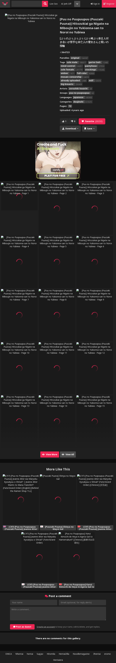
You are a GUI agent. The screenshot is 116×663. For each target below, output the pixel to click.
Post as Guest (23, 626)
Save (89, 128)
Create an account (46, 627)
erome (107, 653)
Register (110, 3)
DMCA (8, 653)
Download (70, 128)
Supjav (40, 653)
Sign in (96, 3)
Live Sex (54, 3)
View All (69, 454)
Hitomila (51, 653)
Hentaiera (58, 659)
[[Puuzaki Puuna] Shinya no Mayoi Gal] (58, 499)
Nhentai (19, 653)
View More (51, 454)
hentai (30, 653)
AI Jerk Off (66, 3)
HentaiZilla (64, 653)
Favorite (94, 121)
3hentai (97, 653)
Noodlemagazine (81, 653)
